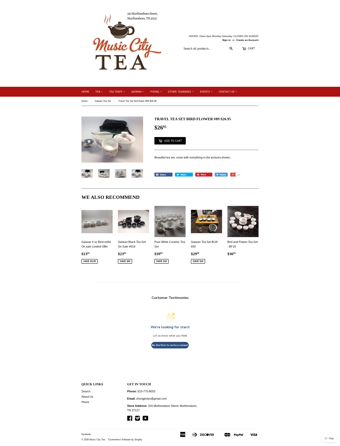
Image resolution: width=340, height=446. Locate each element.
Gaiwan (136, 91)
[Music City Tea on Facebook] (129, 419)
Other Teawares (180, 91)
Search (85, 391)
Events (205, 91)
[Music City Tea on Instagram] (137, 419)
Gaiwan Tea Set (103, 101)
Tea (98, 91)
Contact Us (227, 91)
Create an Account (247, 40)
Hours (85, 402)
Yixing (155, 91)
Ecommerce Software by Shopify (125, 439)
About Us (87, 396)
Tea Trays (116, 91)
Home (85, 91)
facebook (86, 434)
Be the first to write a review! (170, 345)
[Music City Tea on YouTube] (145, 419)
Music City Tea (97, 439)
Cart (251, 48)
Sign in (226, 40)
